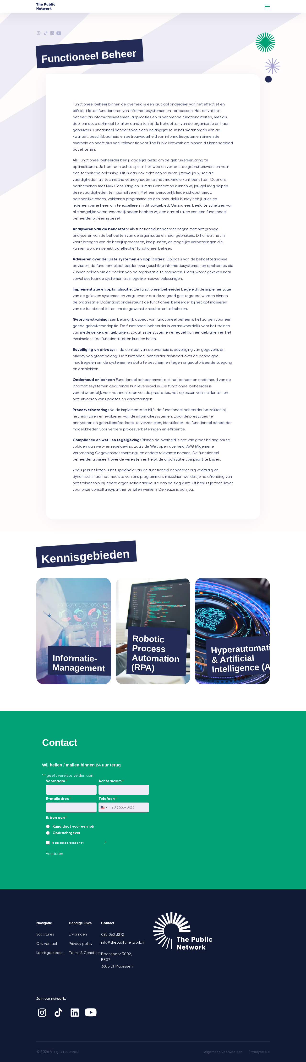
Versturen (54, 853)
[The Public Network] (45, 6)
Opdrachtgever (67, 833)
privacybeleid (94, 842)
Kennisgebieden (50, 953)
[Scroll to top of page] (291, 1026)
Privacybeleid (259, 1052)
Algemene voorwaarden (223, 1052)
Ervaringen (78, 934)
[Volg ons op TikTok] (58, 1012)
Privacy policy (81, 943)
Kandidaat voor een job (73, 826)
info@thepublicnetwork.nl (117, 942)
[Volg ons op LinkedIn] (74, 1012)
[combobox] (104, 807)
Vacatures (45, 934)
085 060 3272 (112, 934)
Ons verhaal (46, 943)
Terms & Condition (85, 953)
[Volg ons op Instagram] (42, 1012)
